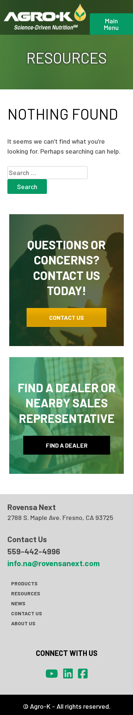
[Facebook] (82, 673)
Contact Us (26, 613)
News (18, 603)
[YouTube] (52, 673)
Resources (25, 593)
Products (24, 583)
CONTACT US (66, 317)
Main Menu (111, 24)
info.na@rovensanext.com (53, 563)
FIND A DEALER (67, 445)
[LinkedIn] (68, 673)
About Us (23, 623)
